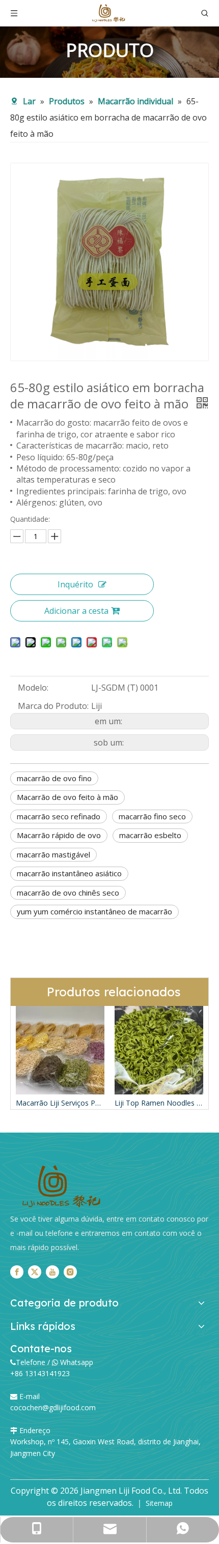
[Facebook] (16, 1272)
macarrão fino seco (152, 816)
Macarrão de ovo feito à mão (67, 797)
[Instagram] (70, 1272)
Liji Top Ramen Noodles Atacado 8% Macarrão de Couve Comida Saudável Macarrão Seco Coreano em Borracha (79, 1103)
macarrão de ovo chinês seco (68, 892)
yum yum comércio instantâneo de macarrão (94, 911)
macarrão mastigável (53, 854)
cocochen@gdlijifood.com (53, 1407)
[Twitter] (34, 1272)
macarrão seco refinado (58, 816)
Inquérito (75, 584)
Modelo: (33, 687)
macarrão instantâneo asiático (69, 873)
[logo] (61, 1186)
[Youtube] (52, 1272)
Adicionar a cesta (76, 610)
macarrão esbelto (150, 835)
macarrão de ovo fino (54, 778)
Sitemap (159, 1503)
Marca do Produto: (53, 705)
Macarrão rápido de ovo (59, 835)
